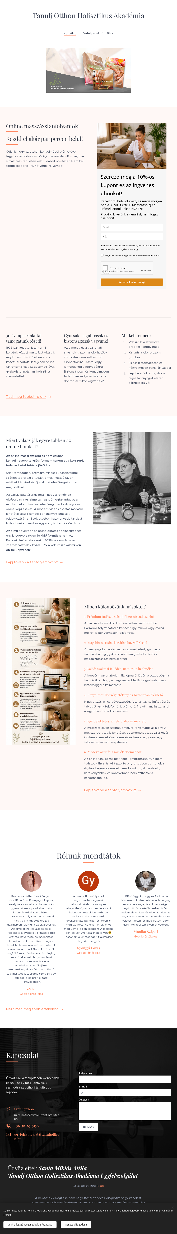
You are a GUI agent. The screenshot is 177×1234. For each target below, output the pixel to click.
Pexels (100, 1185)
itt (137, 249)
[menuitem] (71, 33)
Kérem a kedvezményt (132, 282)
